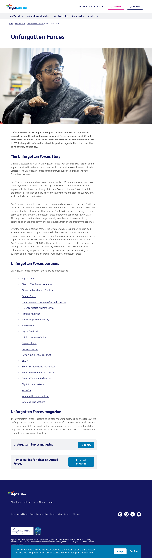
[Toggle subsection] (22, 16)
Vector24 (26, 390)
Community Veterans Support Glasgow (47, 302)
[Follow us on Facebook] (120, 514)
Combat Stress (29, 296)
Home (25, 302)
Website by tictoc (17, 544)
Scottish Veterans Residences (36, 379)
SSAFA (25, 361)
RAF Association (30, 349)
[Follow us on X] (132, 514)
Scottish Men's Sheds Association (38, 373)
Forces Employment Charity (35, 320)
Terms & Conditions (19, 514)
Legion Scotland (30, 332)
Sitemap (76, 514)
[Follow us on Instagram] (126, 514)
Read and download (81, 462)
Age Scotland (28, 279)
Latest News (39, 502)
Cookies (67, 514)
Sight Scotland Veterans (34, 384)
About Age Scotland (21, 502)
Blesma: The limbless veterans (37, 284)
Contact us (52, 502)
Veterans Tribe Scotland (33, 402)
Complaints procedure (38, 514)
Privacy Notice (56, 514)
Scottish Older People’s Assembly (38, 367)
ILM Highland (28, 326)
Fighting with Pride (31, 314)
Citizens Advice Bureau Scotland (38, 290)
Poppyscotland (29, 343)
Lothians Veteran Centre (34, 337)
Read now (86, 445)
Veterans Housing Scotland (35, 396)
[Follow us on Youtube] (139, 514)
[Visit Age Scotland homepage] (16, 7)
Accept (120, 551)
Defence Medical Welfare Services (39, 308)
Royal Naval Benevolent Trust (36, 355)
